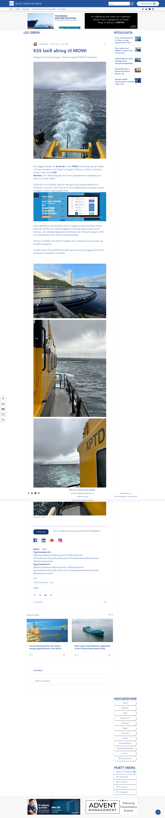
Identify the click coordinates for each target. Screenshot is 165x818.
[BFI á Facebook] (3, 398)
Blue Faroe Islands (41, 582)
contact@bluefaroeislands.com (82, 493)
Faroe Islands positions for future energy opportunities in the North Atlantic (45, 647)
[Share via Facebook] (34, 595)
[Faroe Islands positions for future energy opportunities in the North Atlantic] (47, 630)
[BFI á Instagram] (3, 414)
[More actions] (104, 44)
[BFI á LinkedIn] (3, 404)
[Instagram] (153, 9)
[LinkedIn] (146, 9)
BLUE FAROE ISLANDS (28, 3)
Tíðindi (35, 588)
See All (110, 615)
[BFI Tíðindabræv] (3, 420)
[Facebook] (143, 9)
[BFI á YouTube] (3, 409)
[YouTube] (149, 9)
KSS (51, 582)
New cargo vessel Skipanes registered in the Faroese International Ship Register (92, 647)
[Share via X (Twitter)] (40, 595)
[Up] (158, 812)
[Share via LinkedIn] (45, 595)
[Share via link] (51, 595)
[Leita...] (132, 4)
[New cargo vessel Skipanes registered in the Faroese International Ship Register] (92, 630)
